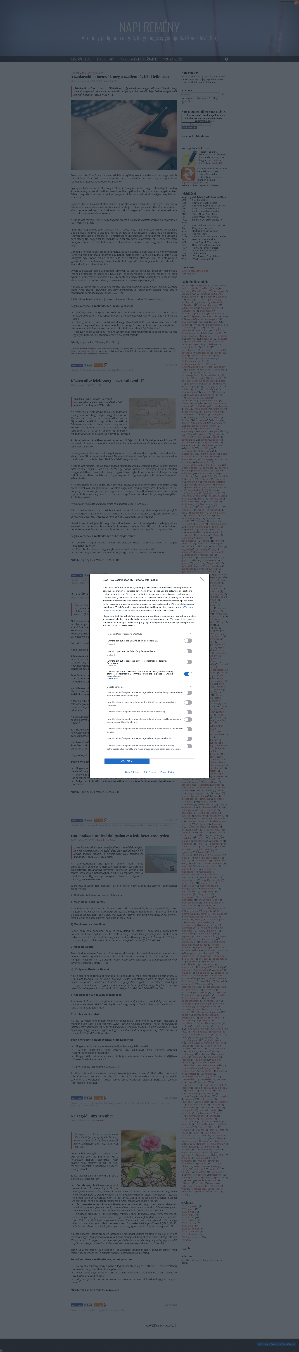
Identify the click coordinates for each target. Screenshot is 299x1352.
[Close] (203, 580)
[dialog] (149, 676)
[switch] (188, 641)
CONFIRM (127, 761)
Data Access (149, 772)
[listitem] (149, 633)
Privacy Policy (167, 772)
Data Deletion (132, 772)
